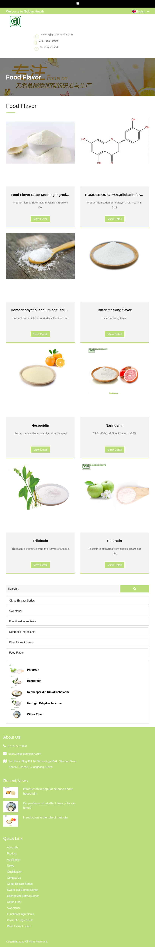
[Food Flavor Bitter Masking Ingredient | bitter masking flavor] (40, 141)
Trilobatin (40, 541)
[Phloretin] (114, 487)
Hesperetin (34, 680)
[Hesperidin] (40, 371)
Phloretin (114, 541)
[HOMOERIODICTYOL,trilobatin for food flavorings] (114, 141)
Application (13, 859)
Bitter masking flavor (115, 310)
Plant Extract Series (21, 642)
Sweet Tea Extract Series (22, 889)
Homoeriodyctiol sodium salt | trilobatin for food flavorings (58, 310)
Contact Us (14, 877)
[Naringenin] (114, 371)
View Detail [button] (40, 218)
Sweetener (15, 611)
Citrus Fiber (35, 714)
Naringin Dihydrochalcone (44, 703)
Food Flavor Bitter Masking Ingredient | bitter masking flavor (59, 195)
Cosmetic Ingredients (22, 631)
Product (12, 853)
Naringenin (114, 425)
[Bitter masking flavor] (114, 256)
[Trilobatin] (40, 487)
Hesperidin (40, 425)
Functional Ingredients (22, 621)
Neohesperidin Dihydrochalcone (48, 692)
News (10, 865)
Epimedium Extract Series (23, 895)
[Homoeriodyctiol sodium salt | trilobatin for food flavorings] (40, 256)
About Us (13, 847)
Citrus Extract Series (22, 600)
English (140, 11)
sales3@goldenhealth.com (57, 34)
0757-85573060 (48, 40)
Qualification (14, 871)
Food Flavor (16, 652)
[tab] (77, 600)
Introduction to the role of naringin (45, 817)
